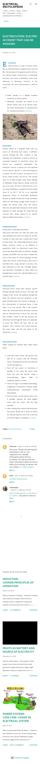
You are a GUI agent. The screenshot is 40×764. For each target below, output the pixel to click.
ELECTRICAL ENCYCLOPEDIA (13, 5)
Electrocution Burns (9, 285)
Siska (11, 476)
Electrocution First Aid (10, 341)
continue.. (29, 111)
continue (33, 610)
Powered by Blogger (21, 758)
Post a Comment (17, 745)
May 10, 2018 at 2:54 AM (27, 446)
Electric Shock (7, 145)
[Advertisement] (20, 550)
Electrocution (12, 63)
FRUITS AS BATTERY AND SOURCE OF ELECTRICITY (19, 649)
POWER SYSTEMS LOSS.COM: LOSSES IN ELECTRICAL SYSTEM (17, 717)
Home (6, 21)
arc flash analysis (27, 467)
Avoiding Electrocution (10, 226)
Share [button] (32, 429)
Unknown (13, 446)
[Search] (30, 4)
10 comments (15, 610)
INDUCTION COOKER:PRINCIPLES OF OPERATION (18, 582)
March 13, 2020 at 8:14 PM (21, 490)
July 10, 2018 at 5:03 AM (24, 476)
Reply (12, 470)
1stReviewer (13, 487)
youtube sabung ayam (18, 479)
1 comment (14, 676)
